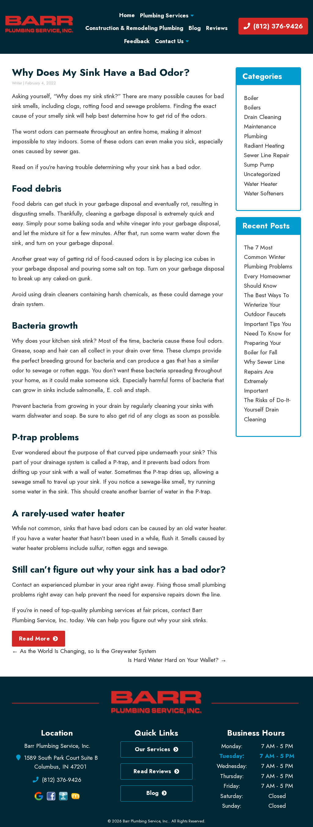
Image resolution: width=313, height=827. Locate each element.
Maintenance (260, 126)
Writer (17, 83)
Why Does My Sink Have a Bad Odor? (101, 72)
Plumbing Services (164, 16)
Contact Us (169, 41)
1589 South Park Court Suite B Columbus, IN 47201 (60, 762)
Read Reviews (152, 771)
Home (127, 15)
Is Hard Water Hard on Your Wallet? (177, 659)
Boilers (252, 107)
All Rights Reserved (187, 821)
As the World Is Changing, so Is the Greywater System (84, 651)
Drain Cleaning (262, 117)
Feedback (137, 41)
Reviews (217, 28)
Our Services (152, 749)
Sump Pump (259, 164)
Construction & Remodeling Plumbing (134, 28)
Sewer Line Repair (266, 155)
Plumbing (255, 136)
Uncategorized (262, 174)
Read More (34, 638)
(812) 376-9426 (277, 26)
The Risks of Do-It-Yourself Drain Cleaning (267, 409)
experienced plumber (67, 584)
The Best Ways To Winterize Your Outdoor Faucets (266, 304)
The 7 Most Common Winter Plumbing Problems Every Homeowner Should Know (268, 266)
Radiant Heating (264, 145)
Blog (195, 28)
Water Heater (260, 183)
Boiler (251, 98)
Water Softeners (264, 193)
